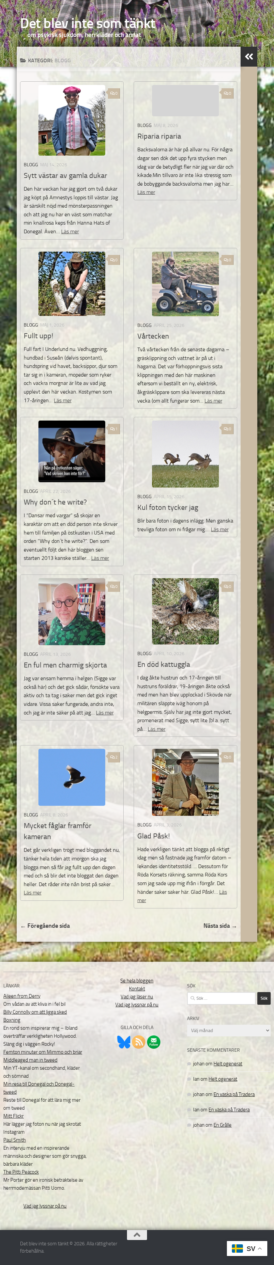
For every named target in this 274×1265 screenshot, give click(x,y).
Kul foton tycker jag (167, 507)
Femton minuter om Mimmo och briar (42, 1052)
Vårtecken (153, 336)
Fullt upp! (38, 336)
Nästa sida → (220, 925)
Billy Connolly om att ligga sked (35, 1012)
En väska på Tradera (234, 1094)
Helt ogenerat (228, 1064)
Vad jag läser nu (137, 997)
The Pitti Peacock (21, 1172)
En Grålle (223, 1125)
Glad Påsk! (153, 836)
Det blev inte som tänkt (87, 23)
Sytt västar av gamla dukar (65, 175)
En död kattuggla (163, 664)
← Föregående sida (45, 925)
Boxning (11, 1020)
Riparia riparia (159, 136)
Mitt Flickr (13, 1116)
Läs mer (70, 231)
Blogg (31, 165)
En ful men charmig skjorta (65, 665)
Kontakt (137, 989)
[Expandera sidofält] (249, 57)
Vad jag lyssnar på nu (44, 1206)
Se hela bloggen (136, 981)
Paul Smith (14, 1140)
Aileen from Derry (21, 996)
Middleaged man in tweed (30, 1060)
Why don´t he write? (55, 502)
